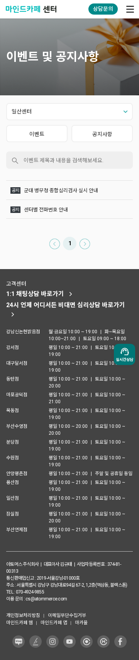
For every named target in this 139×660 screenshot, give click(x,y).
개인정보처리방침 (23, 615)
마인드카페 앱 (54, 622)
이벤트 (36, 134)
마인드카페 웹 (19, 622)
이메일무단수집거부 (67, 615)
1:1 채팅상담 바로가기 (35, 294)
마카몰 (81, 622)
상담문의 (103, 9)
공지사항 (102, 134)
